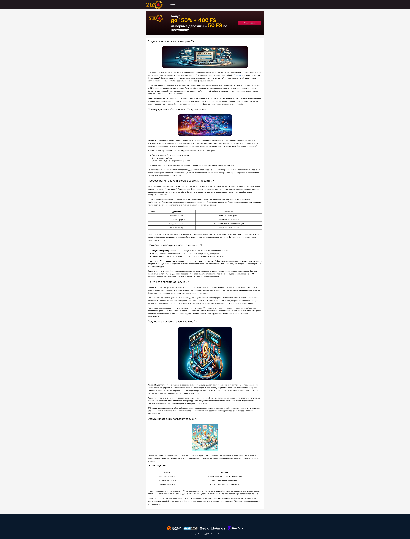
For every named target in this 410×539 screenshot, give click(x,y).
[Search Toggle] (263, 5)
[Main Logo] (156, 5)
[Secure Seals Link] (174, 528)
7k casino (237, 75)
